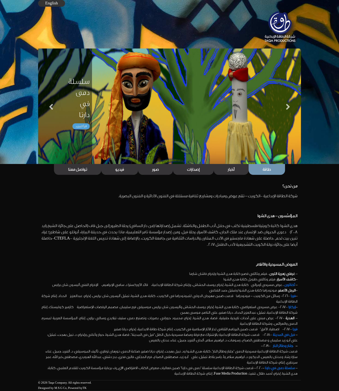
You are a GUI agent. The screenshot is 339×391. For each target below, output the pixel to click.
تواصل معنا (77, 169)
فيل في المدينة (284, 335)
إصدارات (193, 169)
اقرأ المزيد (81, 126)
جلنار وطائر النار (283, 346)
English (51, 3)
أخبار (231, 169)
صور (155, 169)
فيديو (119, 169)
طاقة (267, 169)
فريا (293, 296)
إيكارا (292, 307)
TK (84, 388)
